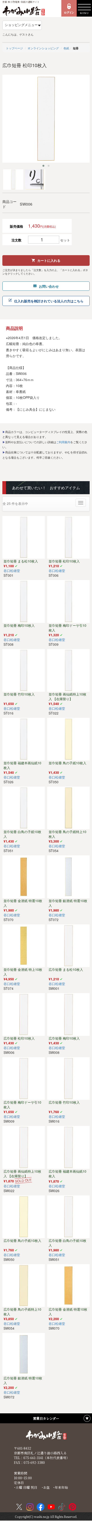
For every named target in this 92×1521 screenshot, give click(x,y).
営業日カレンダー (46, 1418)
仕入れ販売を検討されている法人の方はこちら (49, 301)
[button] (43, 166)
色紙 (66, 48)
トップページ (14, 48)
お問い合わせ (49, 286)
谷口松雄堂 (12, 570)
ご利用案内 (63, 442)
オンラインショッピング (43, 48)
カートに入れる (48, 260)
